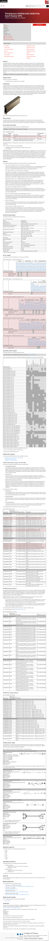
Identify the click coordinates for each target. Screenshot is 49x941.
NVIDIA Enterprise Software (10, 459)
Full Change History (8, 36)
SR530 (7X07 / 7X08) (30, 342)
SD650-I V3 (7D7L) (22, 326)
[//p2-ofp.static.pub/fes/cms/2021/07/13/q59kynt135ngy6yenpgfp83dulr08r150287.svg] (20, 934)
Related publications (30, 54)
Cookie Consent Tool (12, 937)
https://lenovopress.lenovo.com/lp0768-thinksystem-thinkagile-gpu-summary (19, 886)
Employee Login (30, 6)
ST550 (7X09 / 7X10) (28, 342)
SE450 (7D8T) (24, 307)
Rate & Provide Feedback (9, 39)
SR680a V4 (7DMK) (37, 288)
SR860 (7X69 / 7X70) (39, 325)
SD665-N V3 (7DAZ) (19, 326)
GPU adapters (7, 900)
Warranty (28, 52)
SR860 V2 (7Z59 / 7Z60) (33, 325)
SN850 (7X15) (45, 343)
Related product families (31, 56)
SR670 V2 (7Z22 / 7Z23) (43, 305)
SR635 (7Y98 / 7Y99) (34, 305)
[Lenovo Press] (47, 2)
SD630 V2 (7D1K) (25, 326)
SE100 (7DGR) (39, 289)
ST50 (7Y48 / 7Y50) (40, 326)
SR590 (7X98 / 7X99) (34, 342)
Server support (7, 54)
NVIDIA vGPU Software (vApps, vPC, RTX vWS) (14, 457)
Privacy (6, 937)
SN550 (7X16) (43, 343)
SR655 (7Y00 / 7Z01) (36, 306)
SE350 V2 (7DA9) (21, 306)
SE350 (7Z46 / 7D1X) (19, 305)
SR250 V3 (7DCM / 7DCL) (37, 267)
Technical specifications (8, 52)
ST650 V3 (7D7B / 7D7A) (24, 267)
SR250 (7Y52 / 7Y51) (45, 325)
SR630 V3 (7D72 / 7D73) (25, 267)
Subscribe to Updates (9, 37)
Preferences (40, 938)
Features (5, 51)
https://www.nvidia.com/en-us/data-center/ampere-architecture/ (17, 894)
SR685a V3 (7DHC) (34, 288)
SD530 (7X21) (40, 343)
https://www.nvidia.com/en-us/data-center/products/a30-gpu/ (16, 891)
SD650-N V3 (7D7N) (24, 325)
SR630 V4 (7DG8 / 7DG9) (28, 267)
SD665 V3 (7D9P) (45, 288)
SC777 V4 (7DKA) (43, 288)
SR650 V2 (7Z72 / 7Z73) (33, 305)
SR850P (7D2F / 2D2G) (37, 325)
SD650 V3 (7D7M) (21, 326)
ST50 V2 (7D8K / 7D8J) (25, 305)
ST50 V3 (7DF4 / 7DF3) (34, 267)
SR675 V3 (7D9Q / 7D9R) (31, 287)
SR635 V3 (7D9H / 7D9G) (16, 267)
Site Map (17, 937)
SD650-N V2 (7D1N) (28, 325)
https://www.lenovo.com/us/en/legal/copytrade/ (12, 907)
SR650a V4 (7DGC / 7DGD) (31, 266)
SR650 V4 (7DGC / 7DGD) (30, 267)
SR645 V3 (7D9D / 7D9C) (19, 267)
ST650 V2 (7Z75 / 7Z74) (30, 305)
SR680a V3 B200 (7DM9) (33, 287)
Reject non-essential (33, 938)
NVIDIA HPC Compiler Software (11, 460)
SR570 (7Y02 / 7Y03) (33, 342)
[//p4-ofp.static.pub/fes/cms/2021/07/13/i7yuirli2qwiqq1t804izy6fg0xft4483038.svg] (18, 934)
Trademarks (29, 58)
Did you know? (7, 47)
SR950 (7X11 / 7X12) (34, 325)
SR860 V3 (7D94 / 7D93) (40, 267)
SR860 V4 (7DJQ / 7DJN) (45, 267)
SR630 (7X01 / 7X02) (36, 342)
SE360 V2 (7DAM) (22, 306)
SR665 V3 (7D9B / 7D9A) (21, 267)
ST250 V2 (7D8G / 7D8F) (27, 305)
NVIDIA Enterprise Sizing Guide (20, 609)
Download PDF (39, 24)
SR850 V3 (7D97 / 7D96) (39, 267)
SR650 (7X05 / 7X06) (37, 342)
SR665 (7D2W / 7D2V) (39, 305)
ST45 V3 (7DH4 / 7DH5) (33, 267)
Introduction (6, 45)
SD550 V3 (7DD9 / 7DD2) (42, 305)
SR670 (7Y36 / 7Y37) (39, 342)
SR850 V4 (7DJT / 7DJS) (43, 267)
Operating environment (31, 51)
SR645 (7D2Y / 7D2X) (37, 305)
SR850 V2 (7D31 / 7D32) (31, 325)
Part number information (8, 49)
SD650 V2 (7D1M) (27, 326)
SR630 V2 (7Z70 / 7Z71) (31, 305)
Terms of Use (22, 937)
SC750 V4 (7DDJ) (42, 288)
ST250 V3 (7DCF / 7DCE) (36, 267)
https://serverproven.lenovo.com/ (11, 889)
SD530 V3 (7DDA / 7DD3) (40, 305)
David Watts (6, 26)
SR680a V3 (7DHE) (45, 306)
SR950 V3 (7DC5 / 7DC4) (42, 267)
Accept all (26, 938)
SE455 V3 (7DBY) (40, 288)
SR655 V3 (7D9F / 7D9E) (18, 267)
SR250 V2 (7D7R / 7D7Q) (28, 305)
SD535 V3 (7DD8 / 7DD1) (22, 267)
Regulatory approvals (30, 49)
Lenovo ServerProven (32, 354)
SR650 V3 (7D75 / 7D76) (27, 267)
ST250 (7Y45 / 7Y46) (42, 325)
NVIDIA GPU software (31, 45)
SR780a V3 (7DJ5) (36, 288)
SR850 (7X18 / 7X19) (36, 325)
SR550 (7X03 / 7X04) (31, 342)
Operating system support (9, 56)
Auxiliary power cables (31, 47)
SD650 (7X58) (42, 343)
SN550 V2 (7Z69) (30, 326)
